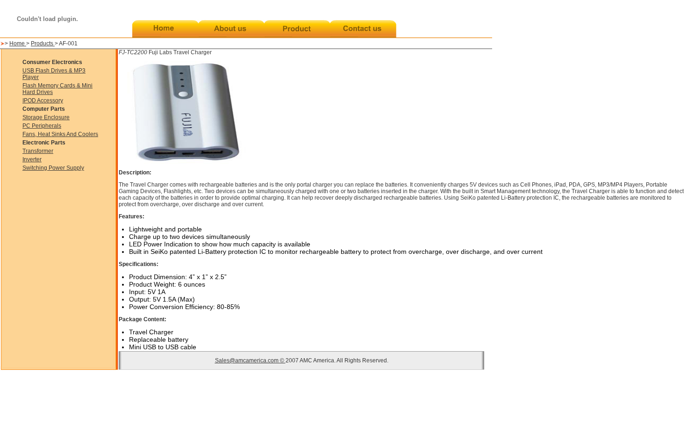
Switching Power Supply (53, 168)
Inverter (32, 159)
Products (43, 43)
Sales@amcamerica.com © (250, 360)
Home (17, 43)
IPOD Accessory (42, 100)
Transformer (37, 151)
